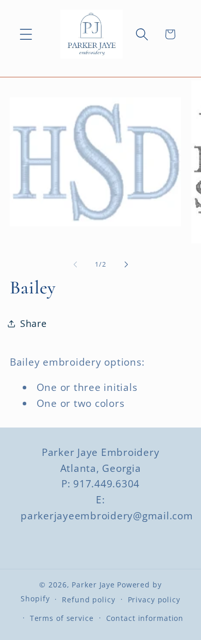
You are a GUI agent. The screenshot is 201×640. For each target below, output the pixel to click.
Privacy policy (154, 599)
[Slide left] (75, 264)
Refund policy (88, 599)
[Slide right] (126, 264)
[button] (26, 34)
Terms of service (62, 618)
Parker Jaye (93, 584)
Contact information (145, 618)
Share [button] (33, 323)
